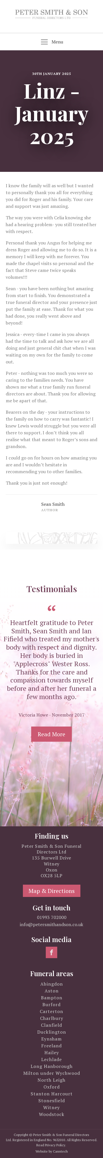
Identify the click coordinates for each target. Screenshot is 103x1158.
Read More (51, 734)
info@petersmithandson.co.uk (51, 924)
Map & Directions (52, 891)
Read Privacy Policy (50, 1145)
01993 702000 (51, 917)
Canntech (60, 1151)
